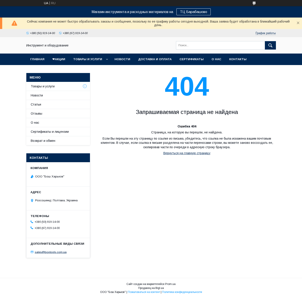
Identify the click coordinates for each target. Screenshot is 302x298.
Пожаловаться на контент (144, 292)
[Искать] (270, 45)
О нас (216, 59)
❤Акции (58, 59)
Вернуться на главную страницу (186, 153)
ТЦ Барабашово (193, 12)
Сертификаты (192, 59)
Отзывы (36, 113)
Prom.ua (170, 284)
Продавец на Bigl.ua (151, 288)
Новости (122, 59)
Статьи (36, 104)
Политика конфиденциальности (182, 292)
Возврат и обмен (43, 140)
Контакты (238, 59)
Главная (37, 59)
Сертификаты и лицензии (50, 131)
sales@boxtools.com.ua (51, 252)
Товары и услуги (87, 59)
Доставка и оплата (155, 59)
